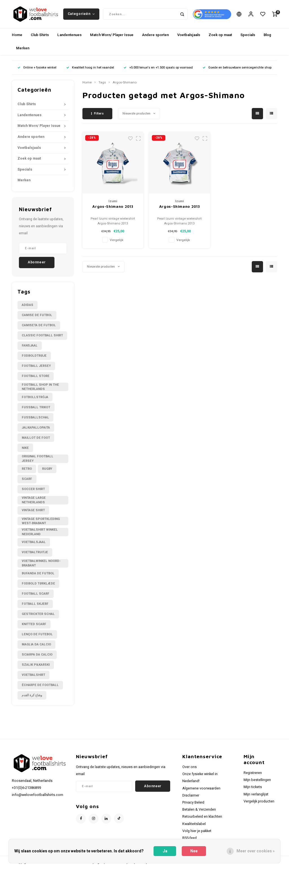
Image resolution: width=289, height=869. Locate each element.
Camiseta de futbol (39, 325)
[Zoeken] (182, 14)
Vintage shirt (33, 510)
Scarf (27, 479)
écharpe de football (40, 685)
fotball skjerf (35, 603)
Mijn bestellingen (257, 779)
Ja (165, 851)
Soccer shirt (33, 489)
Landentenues (69, 35)
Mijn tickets (253, 786)
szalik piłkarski (36, 664)
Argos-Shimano (125, 82)
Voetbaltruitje (35, 552)
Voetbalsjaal (34, 542)
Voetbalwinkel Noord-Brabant (41, 563)
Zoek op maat (220, 35)
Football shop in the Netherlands (40, 387)
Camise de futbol (37, 315)
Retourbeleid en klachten (202, 816)
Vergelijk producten (259, 801)
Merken (22, 48)
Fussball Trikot (36, 407)
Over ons (189, 766)
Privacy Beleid (193, 802)
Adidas (27, 305)
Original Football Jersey (37, 459)
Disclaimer (190, 795)
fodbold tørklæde (38, 583)
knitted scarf (34, 624)
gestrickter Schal (38, 614)
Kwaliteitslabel (194, 823)
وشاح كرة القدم (32, 695)
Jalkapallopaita (36, 427)
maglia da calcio (36, 644)
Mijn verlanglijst (256, 794)
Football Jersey (36, 365)
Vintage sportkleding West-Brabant (41, 521)
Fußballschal (35, 417)
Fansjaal (30, 345)
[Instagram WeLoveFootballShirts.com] (93, 819)
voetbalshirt (33, 674)
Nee (194, 851)
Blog (267, 35)
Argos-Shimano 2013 (112, 206)
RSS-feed (189, 838)
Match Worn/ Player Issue (111, 35)
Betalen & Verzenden (199, 809)
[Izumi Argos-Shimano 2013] (113, 162)
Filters (99, 113)
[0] (274, 14)
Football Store (35, 376)
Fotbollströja (35, 397)
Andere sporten (155, 35)
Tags (102, 82)
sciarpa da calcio (37, 654)
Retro (27, 468)
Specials (247, 35)
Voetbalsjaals (188, 35)
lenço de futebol (37, 634)
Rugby (47, 468)
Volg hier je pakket (196, 830)
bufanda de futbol (38, 573)
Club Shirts (40, 35)
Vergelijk (116, 240)
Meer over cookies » (256, 851)
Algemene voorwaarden (201, 788)
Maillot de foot (36, 437)
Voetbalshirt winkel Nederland (40, 532)
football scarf (35, 593)
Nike (25, 447)
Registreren (253, 772)
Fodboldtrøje (34, 355)
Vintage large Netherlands (34, 500)
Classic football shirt (42, 335)
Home (17, 35)
